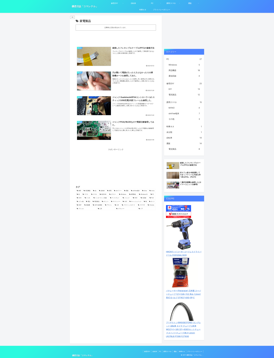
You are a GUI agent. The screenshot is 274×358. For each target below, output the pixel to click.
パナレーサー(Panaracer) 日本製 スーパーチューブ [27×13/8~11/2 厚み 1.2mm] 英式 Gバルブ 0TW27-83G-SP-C (183, 294)
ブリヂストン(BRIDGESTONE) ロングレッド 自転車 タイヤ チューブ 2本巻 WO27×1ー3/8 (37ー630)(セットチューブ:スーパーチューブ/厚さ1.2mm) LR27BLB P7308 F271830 (183, 329)
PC (160, 351)
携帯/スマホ (167, 351)
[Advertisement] (116, 37)
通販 (175, 351)
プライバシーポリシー (194, 351)
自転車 (154, 351)
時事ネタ (182, 351)
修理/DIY (147, 351)
